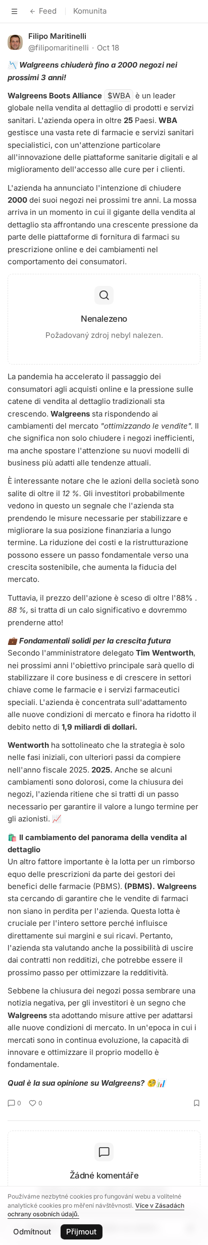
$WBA (119, 95)
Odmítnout (32, 1231)
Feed (48, 11)
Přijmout (81, 1231)
